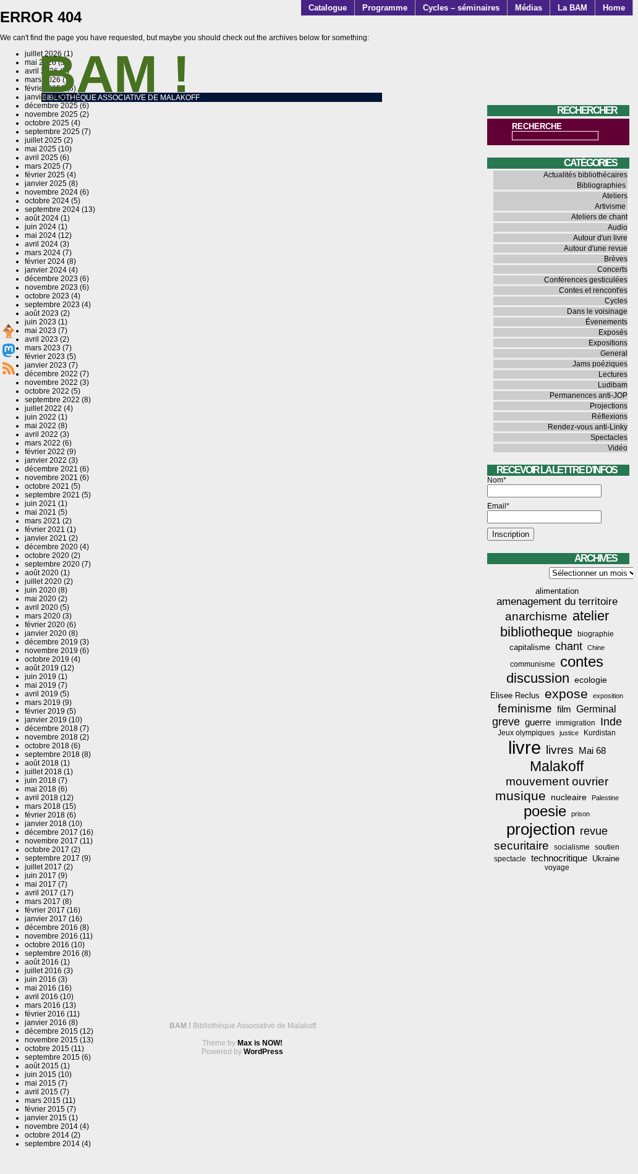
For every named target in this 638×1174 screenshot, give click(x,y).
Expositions (608, 343)
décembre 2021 (51, 469)
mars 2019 (43, 702)
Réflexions (609, 416)
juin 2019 (40, 676)
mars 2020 (43, 616)
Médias (528, 7)
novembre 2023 (51, 287)
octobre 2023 (47, 296)
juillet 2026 (43, 53)
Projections (608, 406)
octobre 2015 (47, 1048)
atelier (590, 615)
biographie (595, 634)
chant (568, 646)
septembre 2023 (52, 304)
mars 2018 (43, 806)
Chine (596, 647)
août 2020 (42, 572)
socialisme (572, 847)
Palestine (605, 797)
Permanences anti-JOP (588, 395)
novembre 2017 (51, 841)
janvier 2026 (46, 97)
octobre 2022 (47, 391)
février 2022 (45, 451)
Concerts (612, 269)
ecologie (590, 680)
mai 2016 (40, 988)
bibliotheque (536, 632)
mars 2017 (43, 901)
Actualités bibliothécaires (585, 175)
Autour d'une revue (595, 248)
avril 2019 (41, 694)
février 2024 (45, 261)
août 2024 (42, 218)
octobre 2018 (47, 745)
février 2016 (45, 1014)
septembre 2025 (52, 131)
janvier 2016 (46, 1022)
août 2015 (42, 1066)
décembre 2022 (51, 374)
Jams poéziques (599, 364)
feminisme (525, 708)
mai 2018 (40, 789)
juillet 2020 (43, 581)
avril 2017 (41, 893)
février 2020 (45, 624)
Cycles (616, 301)
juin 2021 (40, 503)
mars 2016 (43, 1005)
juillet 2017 (43, 867)
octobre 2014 (47, 1135)
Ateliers (614, 196)
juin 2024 (40, 226)
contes (581, 661)
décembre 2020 (51, 547)
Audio (617, 227)
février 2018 (45, 815)
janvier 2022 (46, 460)
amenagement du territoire (557, 601)
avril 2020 (41, 607)
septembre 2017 (52, 858)
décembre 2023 (51, 278)
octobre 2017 (47, 849)
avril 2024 (41, 244)
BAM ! (114, 73)
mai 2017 (40, 884)
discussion (537, 678)
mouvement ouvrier (557, 781)
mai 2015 (40, 1083)
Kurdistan (600, 732)
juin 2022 (40, 417)
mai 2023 (40, 330)
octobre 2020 (47, 555)
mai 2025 (40, 149)
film (564, 709)
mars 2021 (43, 521)
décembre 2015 (51, 1031)
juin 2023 (40, 322)
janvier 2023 (46, 365)
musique (520, 795)
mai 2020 (40, 598)
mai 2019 (40, 685)
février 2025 (45, 175)
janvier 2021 (46, 538)
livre (524, 747)
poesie (545, 811)
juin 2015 (40, 1074)
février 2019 (45, 711)
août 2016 (42, 962)
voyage (557, 867)
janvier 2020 (46, 633)
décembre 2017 (51, 832)
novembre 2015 (51, 1040)
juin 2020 (40, 590)
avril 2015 (41, 1091)
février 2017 (45, 910)
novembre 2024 (51, 192)
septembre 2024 (52, 209)
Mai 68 (592, 750)
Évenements (606, 322)
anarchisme (536, 616)
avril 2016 (41, 996)
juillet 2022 (43, 408)
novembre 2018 (51, 737)
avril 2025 (41, 157)
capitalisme (529, 647)
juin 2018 (40, 780)
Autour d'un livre (600, 238)
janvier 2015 (46, 1117)
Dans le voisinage (597, 311)
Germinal (596, 709)
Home (614, 7)
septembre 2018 (52, 754)
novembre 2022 (51, 382)
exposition (608, 695)
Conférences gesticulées (585, 280)
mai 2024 (40, 235)
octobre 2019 (47, 659)
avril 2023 (41, 339)
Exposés (612, 332)
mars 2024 (43, 252)
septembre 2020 (52, 564)
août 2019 (42, 668)
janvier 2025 (46, 183)
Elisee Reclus (515, 695)
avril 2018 (41, 797)
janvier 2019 (46, 720)
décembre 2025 (51, 105)
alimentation (557, 591)
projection (540, 829)
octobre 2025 (47, 123)
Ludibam (612, 385)
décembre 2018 (51, 728)
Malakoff (557, 766)
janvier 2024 (46, 270)
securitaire (521, 845)
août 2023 (42, 313)
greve (506, 722)
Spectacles (608, 437)
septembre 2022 (52, 399)
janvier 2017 (46, 918)
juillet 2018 (43, 771)
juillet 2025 (43, 140)
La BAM (572, 7)
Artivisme (610, 206)
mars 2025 (43, 166)
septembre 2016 (52, 953)
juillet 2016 (43, 970)
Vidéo (617, 448)
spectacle (510, 859)
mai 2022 (40, 425)
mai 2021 (40, 512)
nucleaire (569, 797)
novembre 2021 (51, 477)
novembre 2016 (51, 936)
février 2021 (45, 529)
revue (594, 831)
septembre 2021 (52, 495)
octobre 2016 (47, 944)
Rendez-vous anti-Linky (587, 427)
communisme (532, 664)
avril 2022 (41, 434)
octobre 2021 (47, 486)
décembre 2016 (51, 927)
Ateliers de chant (599, 217)
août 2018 (42, 763)
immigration (575, 723)
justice (569, 733)
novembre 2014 (51, 1126)
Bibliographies (601, 185)
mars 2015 (43, 1100)
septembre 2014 (52, 1143)
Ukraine (605, 858)
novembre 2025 (51, 114)
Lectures (612, 374)
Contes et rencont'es (593, 290)
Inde (611, 722)
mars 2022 (43, 443)
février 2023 (45, 356)
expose (566, 693)
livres (560, 749)
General (613, 353)
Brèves (615, 259)
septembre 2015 (52, 1057)
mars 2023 (43, 348)
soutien (607, 847)
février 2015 (45, 1109)
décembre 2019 (51, 642)
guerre (538, 722)
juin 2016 (40, 979)
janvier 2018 (46, 823)
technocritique (559, 858)
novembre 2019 (51, 650)
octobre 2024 (47, 200)
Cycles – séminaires (461, 7)
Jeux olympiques (526, 732)
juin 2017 (40, 875)
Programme (384, 7)
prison (580, 813)
